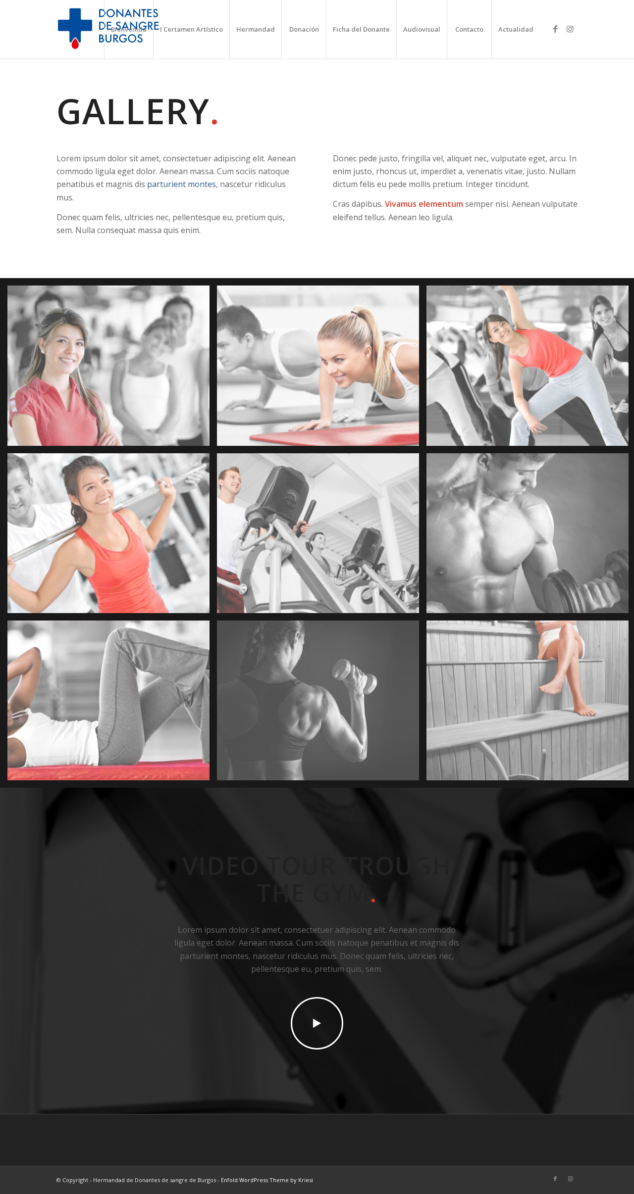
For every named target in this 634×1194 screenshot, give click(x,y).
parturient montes (181, 184)
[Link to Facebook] (555, 28)
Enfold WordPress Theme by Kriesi (267, 1180)
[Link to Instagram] (570, 28)
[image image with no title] (112, 369)
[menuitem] (128, 29)
